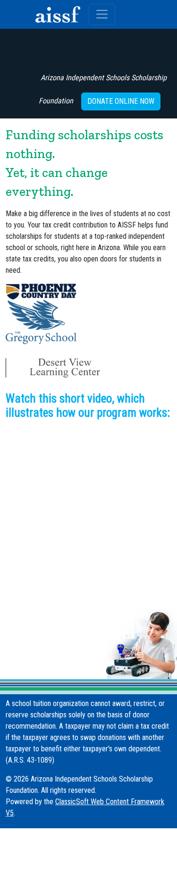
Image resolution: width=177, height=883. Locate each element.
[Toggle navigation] (102, 14)
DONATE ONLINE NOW (120, 101)
